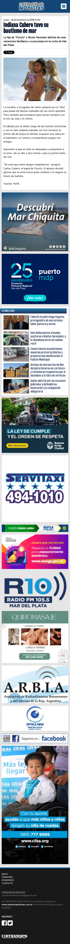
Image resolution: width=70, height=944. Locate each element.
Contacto (7, 883)
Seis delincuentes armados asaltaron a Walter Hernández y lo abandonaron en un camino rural (48, 338)
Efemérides (8, 880)
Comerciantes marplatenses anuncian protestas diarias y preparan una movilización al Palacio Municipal (46, 354)
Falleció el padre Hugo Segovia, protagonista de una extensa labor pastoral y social (47, 320)
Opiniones (7, 877)
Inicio (5, 874)
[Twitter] (10, 924)
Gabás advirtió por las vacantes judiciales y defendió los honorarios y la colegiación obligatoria (48, 386)
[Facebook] (4, 924)
